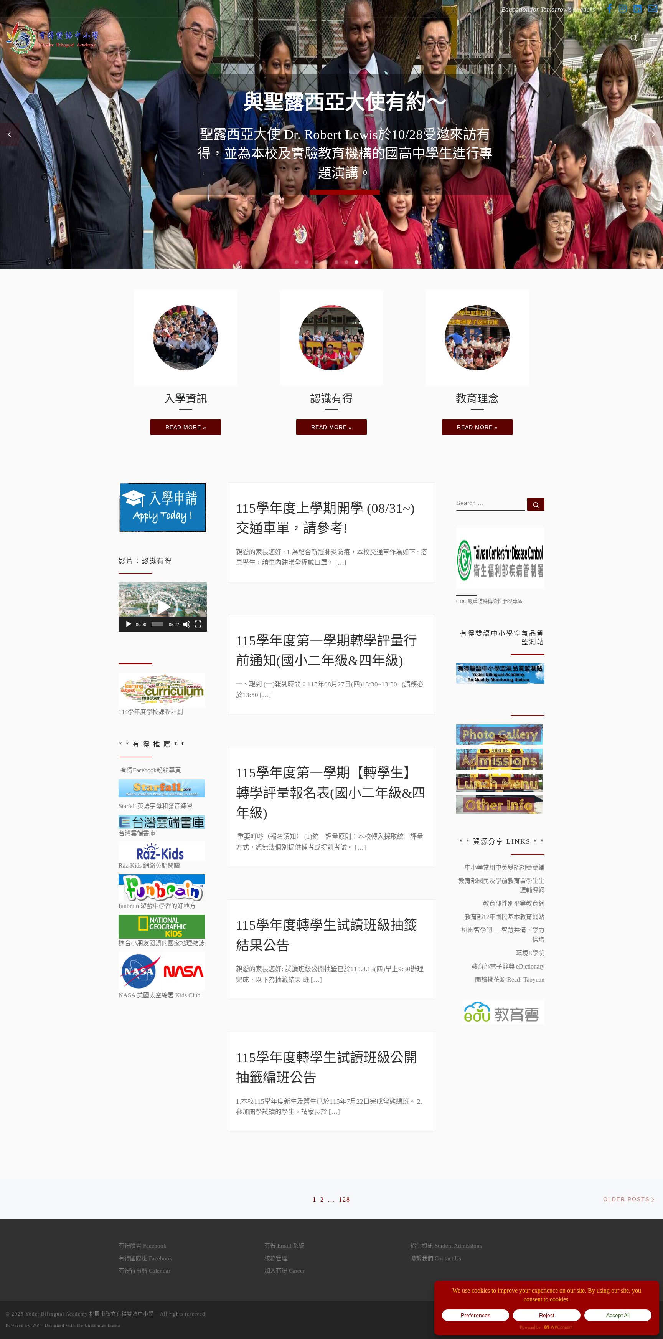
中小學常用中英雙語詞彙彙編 (504, 867)
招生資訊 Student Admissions (446, 1246)
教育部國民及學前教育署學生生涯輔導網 (501, 886)
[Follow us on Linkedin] (637, 9)
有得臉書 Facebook (143, 1246)
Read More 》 (344, 159)
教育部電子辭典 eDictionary (508, 966)
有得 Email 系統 (284, 1246)
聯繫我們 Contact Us (435, 1258)
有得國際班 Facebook (145, 1258)
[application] (163, 607)
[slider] (157, 624)
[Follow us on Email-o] (652, 9)
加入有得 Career (284, 1271)
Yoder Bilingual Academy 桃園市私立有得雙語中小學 (89, 1314)
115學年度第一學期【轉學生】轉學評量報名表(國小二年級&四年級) (331, 793)
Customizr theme (102, 1325)
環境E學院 (530, 953)
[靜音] (187, 624)
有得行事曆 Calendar (144, 1271)
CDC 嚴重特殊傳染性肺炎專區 (489, 601)
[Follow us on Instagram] (623, 9)
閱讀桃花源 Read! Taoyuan (509, 979)
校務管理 (275, 1258)
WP (35, 1325)
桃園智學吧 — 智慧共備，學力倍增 (503, 935)
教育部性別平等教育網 (513, 903)
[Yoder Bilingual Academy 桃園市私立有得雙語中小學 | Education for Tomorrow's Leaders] (54, 36)
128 (344, 1199)
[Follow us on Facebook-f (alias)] (609, 9)
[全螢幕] (198, 624)
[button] (162, 607)
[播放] (128, 624)
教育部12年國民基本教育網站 (504, 917)
